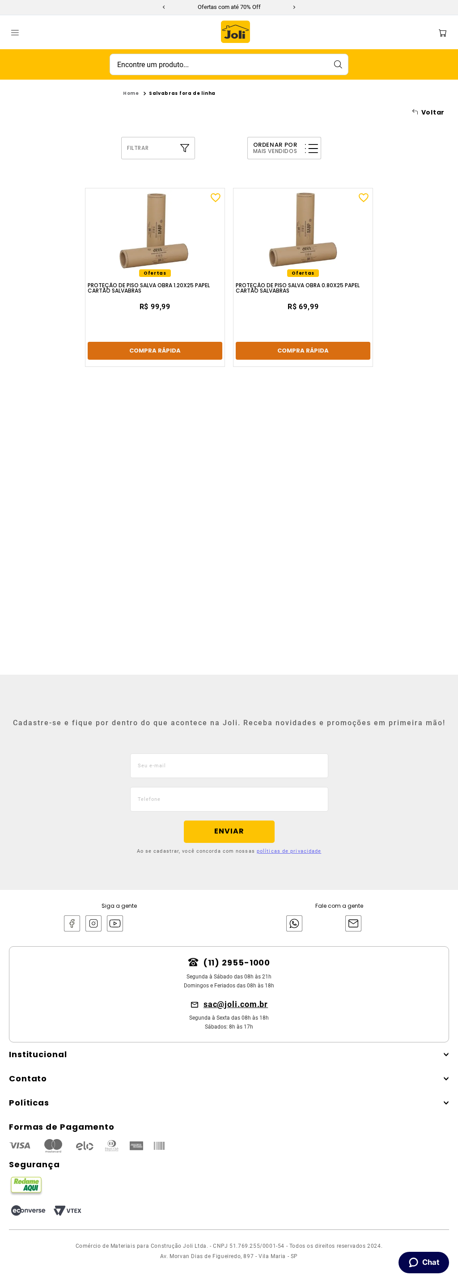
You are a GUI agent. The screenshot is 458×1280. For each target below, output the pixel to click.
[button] (174, 148)
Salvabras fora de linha (182, 93)
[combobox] (229, 64)
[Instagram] (93, 924)
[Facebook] (72, 924)
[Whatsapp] (292, 924)
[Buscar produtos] (338, 64)
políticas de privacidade (289, 851)
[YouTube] (115, 924)
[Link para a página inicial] (131, 93)
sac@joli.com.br (236, 1004)
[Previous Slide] (163, 7)
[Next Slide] (294, 7)
